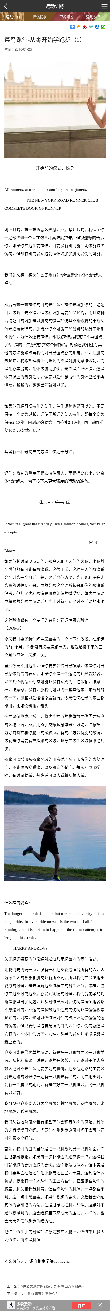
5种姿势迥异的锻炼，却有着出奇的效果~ (52, 1286)
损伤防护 (40, 16)
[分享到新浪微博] (85, 27)
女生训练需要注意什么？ (40, 1293)
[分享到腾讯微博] (91, 27)
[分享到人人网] (97, 27)
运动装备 (93, 16)
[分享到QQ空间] (79, 27)
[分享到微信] (103, 27)
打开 (81, 1305)
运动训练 (55, 5)
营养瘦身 (66, 16)
